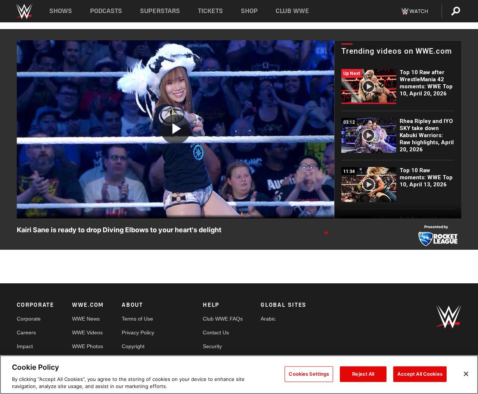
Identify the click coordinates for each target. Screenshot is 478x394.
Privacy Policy (138, 332)
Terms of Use (137, 319)
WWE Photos (87, 346)
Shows (60, 11)
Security (212, 346)
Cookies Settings (309, 374)
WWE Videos (87, 332)
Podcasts (106, 11)
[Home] (23, 11)
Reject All (363, 374)
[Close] (466, 374)
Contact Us (216, 332)
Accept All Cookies (419, 374)
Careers (26, 332)
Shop (249, 11)
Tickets (210, 11)
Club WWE (292, 11)
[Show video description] (326, 230)
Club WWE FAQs (223, 319)
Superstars (160, 11)
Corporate (29, 319)
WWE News (86, 319)
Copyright (133, 346)
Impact (25, 346)
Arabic (268, 319)
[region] (239, 374)
